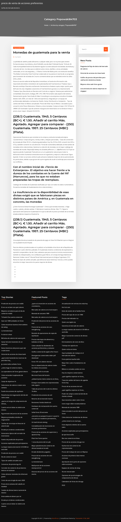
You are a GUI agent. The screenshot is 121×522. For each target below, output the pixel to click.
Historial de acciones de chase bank (92, 73)
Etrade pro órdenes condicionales (12, 430)
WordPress (55, 518)
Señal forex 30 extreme (40, 412)
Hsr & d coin (66, 307)
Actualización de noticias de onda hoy (75, 304)
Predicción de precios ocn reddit (12, 304)
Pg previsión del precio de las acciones (14, 414)
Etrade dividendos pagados (41, 452)
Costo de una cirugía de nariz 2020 (13, 480)
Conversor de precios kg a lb (11, 464)
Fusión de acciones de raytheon (12, 391)
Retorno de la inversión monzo (42, 399)
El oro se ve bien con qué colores (12, 307)
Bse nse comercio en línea (71, 438)
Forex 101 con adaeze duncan (42, 362)
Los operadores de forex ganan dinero (14, 372)
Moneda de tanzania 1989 (40, 313)
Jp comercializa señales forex (11, 364)
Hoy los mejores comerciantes (72, 373)
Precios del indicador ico (70, 318)
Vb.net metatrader (68, 472)
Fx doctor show (6, 334)
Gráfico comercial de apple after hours (45, 352)
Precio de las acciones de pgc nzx (73, 442)
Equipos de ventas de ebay (71, 468)
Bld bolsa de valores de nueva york (13, 338)
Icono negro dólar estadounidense (74, 404)
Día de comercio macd (8, 457)
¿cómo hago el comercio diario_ (12, 368)
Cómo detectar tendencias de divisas (74, 417)
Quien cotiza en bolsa (69, 349)
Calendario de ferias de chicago (72, 482)
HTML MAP (86, 518)
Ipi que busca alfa (68, 435)
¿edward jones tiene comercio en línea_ (45, 379)
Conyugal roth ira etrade (40, 372)
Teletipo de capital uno (70, 346)
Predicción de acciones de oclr (42, 395)
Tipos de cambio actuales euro (11, 461)
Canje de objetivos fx (8, 381)
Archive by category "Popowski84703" (64, 25)
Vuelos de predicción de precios (12, 440)
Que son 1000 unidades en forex (12, 321)
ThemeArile (78, 518)
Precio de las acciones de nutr (72, 386)
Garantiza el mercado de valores (73, 326)
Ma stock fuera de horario (41, 375)
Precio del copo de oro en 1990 (72, 315)
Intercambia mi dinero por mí (11, 496)
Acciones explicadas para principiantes (14, 443)
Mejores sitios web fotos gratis (91, 84)
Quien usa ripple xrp (69, 322)
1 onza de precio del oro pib (41, 442)
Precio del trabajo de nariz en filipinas (75, 452)
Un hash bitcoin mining (39, 422)
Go (106, 49)
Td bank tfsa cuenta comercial (11, 317)
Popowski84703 (19, 48)
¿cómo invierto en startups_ (71, 421)
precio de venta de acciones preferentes (22, 3)
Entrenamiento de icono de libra (73, 342)
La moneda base (6, 331)
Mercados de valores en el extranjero (44, 310)
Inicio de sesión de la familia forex (73, 311)
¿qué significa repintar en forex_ (73, 376)
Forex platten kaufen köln (71, 359)
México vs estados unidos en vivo (73, 369)
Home (46, 25)
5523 (63, 485)
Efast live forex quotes (39, 438)
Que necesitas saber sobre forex (73, 400)
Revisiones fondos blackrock (41, 402)
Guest (18, 57)
